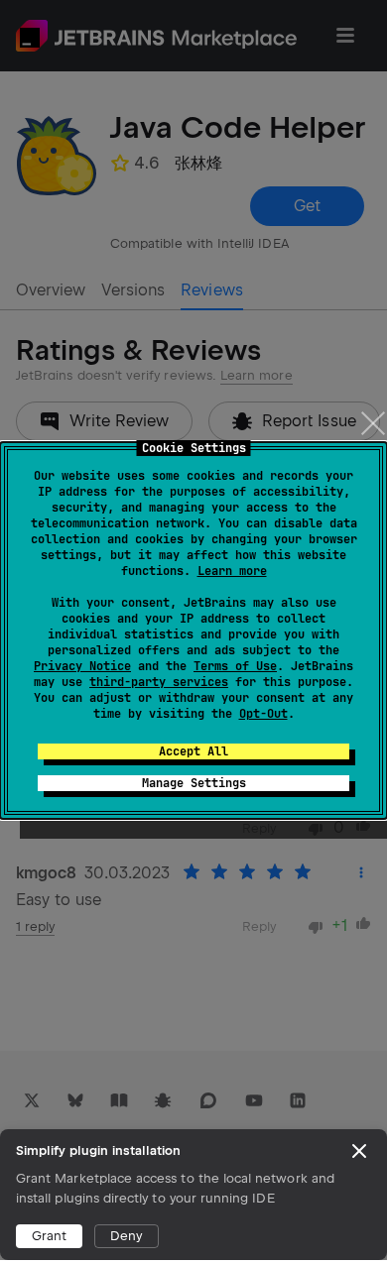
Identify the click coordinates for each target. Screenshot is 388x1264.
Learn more (232, 571)
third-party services (158, 682)
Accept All (193, 751)
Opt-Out (263, 714)
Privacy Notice (82, 666)
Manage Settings (194, 783)
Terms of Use (235, 666)
